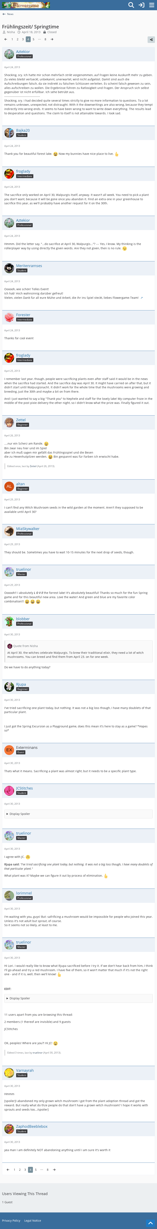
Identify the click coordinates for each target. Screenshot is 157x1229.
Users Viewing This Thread (25, 1193)
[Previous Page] (5, 39)
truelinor (38, 1052)
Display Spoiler (20, 814)
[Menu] (152, 5)
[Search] (131, 5)
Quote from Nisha (25, 646)
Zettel (33, 466)
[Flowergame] (26, 5)
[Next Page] (52, 39)
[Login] (141, 5)
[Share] (151, 39)
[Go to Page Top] (150, 1223)
